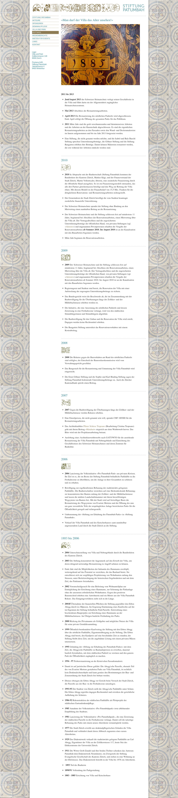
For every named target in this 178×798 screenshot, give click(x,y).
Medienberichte (39, 35)
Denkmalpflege (39, 26)
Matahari (90, 429)
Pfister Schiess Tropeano (94, 426)
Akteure (36, 20)
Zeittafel (36, 32)
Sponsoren (37, 23)
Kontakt (36, 44)
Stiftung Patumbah (41, 17)
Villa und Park (39, 29)
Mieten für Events (41, 38)
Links (34, 41)
